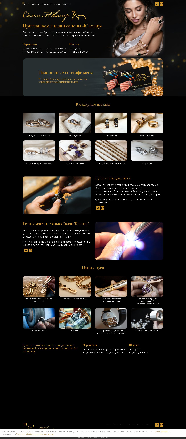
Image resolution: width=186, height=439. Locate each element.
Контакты (66, 4)
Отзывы (57, 4)
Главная (26, 4)
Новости (35, 4)
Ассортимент (46, 4)
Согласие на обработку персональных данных (93, 437)
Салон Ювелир (161, 431)
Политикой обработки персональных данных (34, 434)
